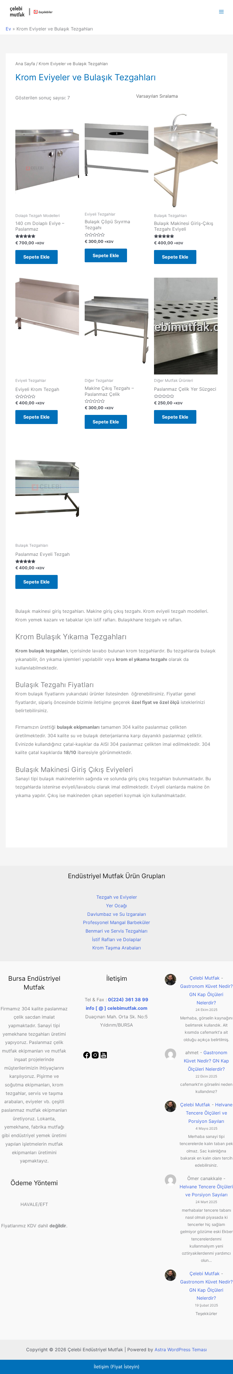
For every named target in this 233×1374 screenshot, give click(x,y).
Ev (8, 29)
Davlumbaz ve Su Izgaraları (116, 914)
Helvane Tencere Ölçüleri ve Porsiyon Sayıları (209, 1113)
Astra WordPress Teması (181, 1349)
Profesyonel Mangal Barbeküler (116, 922)
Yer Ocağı (116, 905)
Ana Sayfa (25, 63)
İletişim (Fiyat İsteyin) (117, 1366)
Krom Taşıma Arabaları (116, 948)
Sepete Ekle (36, 257)
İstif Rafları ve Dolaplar (116, 939)
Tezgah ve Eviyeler (116, 897)
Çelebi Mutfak (205, 978)
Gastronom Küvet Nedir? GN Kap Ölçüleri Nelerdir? (206, 994)
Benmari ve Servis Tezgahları (116, 931)
